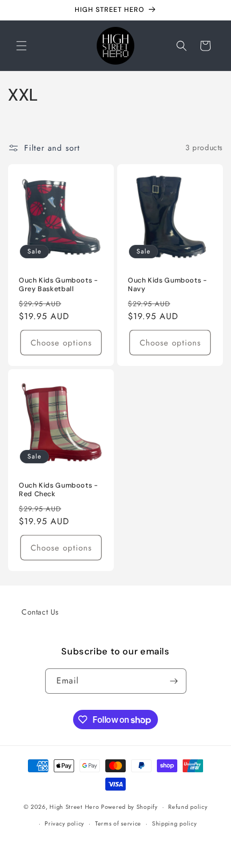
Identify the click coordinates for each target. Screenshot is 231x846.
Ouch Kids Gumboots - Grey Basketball (58, 284)
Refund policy (187, 806)
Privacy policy (64, 823)
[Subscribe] (174, 681)
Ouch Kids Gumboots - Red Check (58, 489)
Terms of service (118, 823)
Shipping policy (174, 823)
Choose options (61, 342)
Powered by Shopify (129, 806)
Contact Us (40, 612)
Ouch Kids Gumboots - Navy (167, 284)
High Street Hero (74, 806)
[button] (21, 46)
